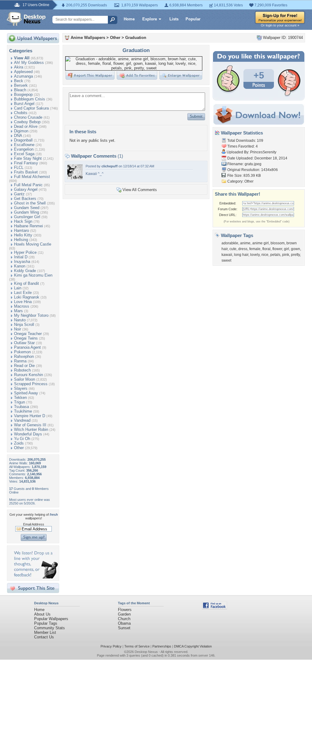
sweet (226, 260)
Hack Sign (23, 221)
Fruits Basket (26, 172)
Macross (21, 306)
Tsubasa (21, 406)
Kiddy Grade (25, 270)
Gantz (19, 194)
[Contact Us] (35, 577)
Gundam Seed (26, 207)
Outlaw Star (24, 342)
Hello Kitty (23, 235)
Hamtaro (21, 230)
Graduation (135, 37)
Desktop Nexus (146, 652)
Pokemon (22, 352)
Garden (124, 614)
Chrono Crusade (28, 117)
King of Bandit (26, 283)
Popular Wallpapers (51, 618)
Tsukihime (23, 411)
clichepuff (109, 166)
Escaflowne (24, 144)
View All (22, 58)
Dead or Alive (25, 126)
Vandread (22, 420)
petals (275, 255)
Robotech (22, 370)
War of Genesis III (30, 425)
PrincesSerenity (263, 152)
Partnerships (161, 646)
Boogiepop (23, 94)
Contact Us (44, 637)
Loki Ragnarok (26, 297)
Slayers (20, 388)
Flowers (125, 609)
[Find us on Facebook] (214, 608)
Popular (193, 19)
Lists (174, 19)
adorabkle (230, 243)
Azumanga (23, 76)
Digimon (21, 131)
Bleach (20, 90)
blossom (278, 243)
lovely (255, 255)
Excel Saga (24, 154)
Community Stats (49, 628)
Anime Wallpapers (88, 37)
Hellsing (21, 239)
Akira (18, 67)
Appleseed (23, 71)
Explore (149, 19)
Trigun (19, 402)
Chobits (20, 112)
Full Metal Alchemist (32, 176)
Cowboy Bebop (27, 122)
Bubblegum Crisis (29, 99)
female (255, 249)
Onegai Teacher (28, 333)
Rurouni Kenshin (28, 374)
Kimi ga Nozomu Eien (33, 275)
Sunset (124, 628)
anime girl (260, 243)
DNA (18, 135)
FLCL (18, 167)
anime (245, 243)
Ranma (20, 361)
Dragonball (23, 140)
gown (295, 249)
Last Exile (23, 292)
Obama (124, 623)
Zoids (19, 443)
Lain (17, 288)
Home (129, 19)
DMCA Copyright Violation (193, 646)
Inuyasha (22, 261)
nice (264, 255)
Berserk (21, 85)
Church (124, 618)
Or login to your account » (280, 25)
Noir (17, 329)
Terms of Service (137, 646)
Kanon (19, 266)
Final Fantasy (26, 163)
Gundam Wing (26, 212)
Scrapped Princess (31, 384)
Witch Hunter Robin (31, 429)
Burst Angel (24, 103)
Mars (18, 311)
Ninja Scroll (24, 324)
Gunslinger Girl (27, 217)
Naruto (20, 320)
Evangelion (24, 149)
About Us (42, 614)
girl (286, 249)
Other (19, 447)
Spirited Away (26, 393)
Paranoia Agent (27, 347)
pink (285, 255)
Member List (45, 632)
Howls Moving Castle (32, 244)
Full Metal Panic (28, 185)
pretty (295, 255)
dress (242, 249)
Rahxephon (24, 356)
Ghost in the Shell (30, 203)
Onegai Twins (26, 338)
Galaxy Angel (25, 189)
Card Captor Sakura (31, 108)
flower (277, 249)
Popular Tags (45, 623)
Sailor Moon (24, 379)
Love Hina (23, 301)
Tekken (20, 397)
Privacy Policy (111, 646)
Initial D (20, 257)
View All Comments (139, 189)
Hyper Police (25, 252)
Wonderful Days (28, 434)
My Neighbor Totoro (31, 315)
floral (266, 249)
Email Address (33, 524)
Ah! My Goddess (29, 62)
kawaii (227, 255)
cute (232, 249)
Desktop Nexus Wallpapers (26, 19)
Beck (18, 81)
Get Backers (25, 198)
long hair (241, 255)
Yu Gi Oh (22, 438)
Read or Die (24, 365)
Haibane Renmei (28, 226)
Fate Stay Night (28, 158)
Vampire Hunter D (29, 416)
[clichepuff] (75, 178)
